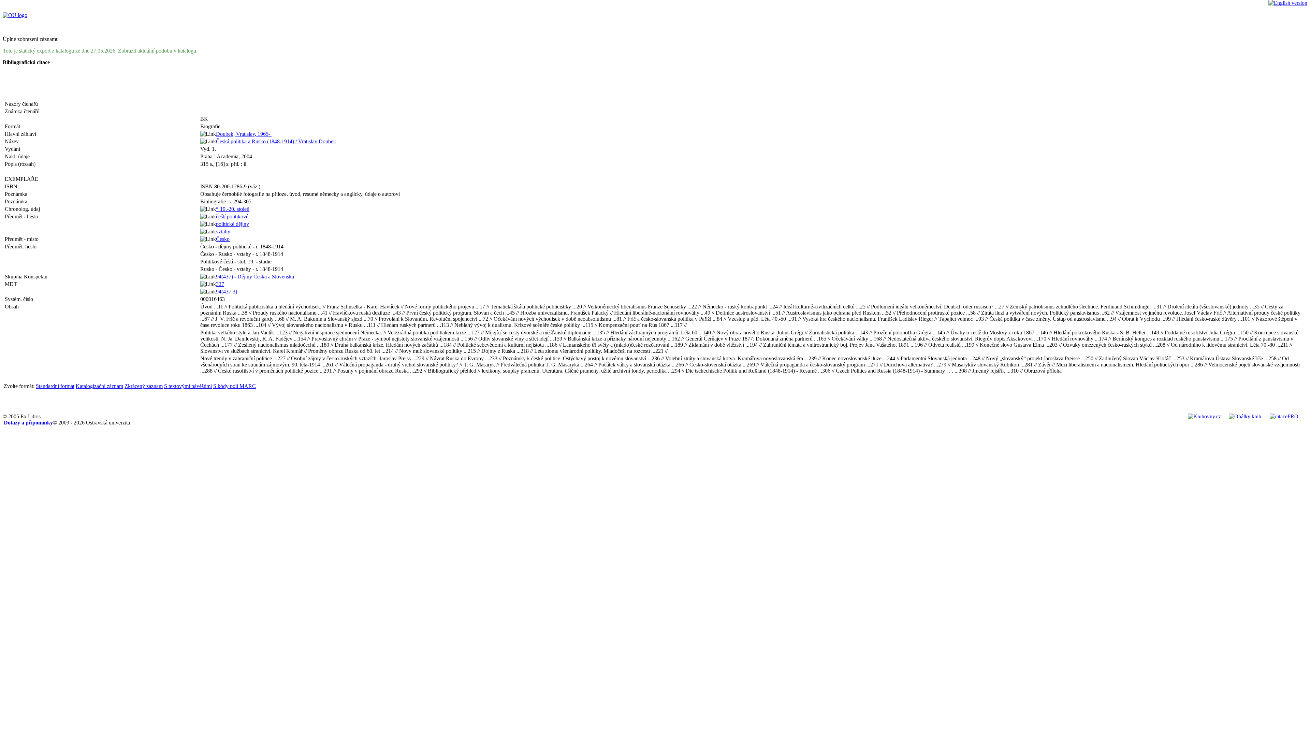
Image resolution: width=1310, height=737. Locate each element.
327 (220, 284)
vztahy (223, 231)
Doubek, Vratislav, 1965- (244, 134)
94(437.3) (226, 291)
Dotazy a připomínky (28, 422)
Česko (223, 239)
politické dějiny (232, 224)
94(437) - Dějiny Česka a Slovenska (255, 276)
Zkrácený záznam (144, 386)
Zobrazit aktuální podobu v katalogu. (158, 51)
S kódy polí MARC (234, 386)
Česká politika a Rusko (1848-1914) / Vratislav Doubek (276, 141)
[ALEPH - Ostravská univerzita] (15, 15)
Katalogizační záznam (99, 386)
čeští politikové (232, 216)
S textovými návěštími (188, 386)
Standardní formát (55, 386)
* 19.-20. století (232, 209)
